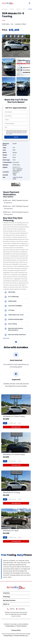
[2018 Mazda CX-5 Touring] (16, 488)
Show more (6, 338)
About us (6, 604)
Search (12, 9)
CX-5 (24, 9)
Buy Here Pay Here (9, 600)
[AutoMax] (8, 3)
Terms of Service (21, 626)
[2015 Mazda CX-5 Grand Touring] (16, 412)
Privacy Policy (10, 626)
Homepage (4, 9)
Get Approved (16, 427)
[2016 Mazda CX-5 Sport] (16, 526)
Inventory (6, 593)
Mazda (18, 9)
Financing (6, 597)
